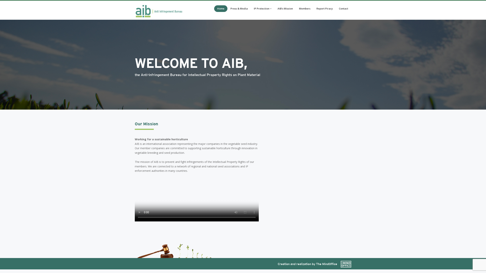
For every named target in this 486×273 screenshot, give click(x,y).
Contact (343, 8)
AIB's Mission (285, 8)
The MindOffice (327, 264)
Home (220, 8)
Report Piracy (324, 8)
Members (304, 8)
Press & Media (239, 8)
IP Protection (261, 8)
